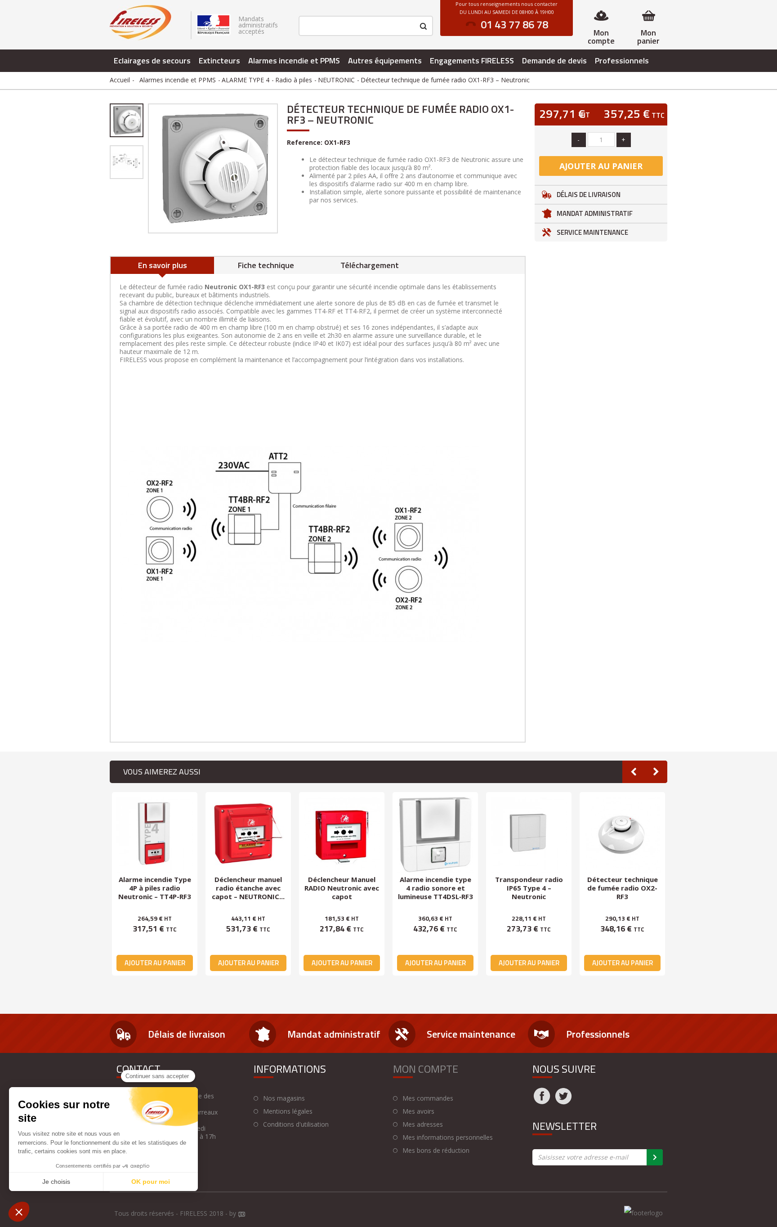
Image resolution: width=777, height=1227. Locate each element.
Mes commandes (427, 1098)
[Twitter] (563, 1101)
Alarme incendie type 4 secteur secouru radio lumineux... (155, 888)
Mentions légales (288, 1111)
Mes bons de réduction (435, 1150)
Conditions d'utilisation (296, 1124)
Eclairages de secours (152, 60)
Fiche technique (266, 265)
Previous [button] (633, 772)
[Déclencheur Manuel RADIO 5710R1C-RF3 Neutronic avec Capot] (529, 835)
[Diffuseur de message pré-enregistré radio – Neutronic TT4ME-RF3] (342, 835)
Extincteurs (219, 60)
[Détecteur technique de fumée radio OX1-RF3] (126, 120)
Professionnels (622, 60)
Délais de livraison (589, 194)
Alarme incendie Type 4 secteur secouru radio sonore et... (622, 888)
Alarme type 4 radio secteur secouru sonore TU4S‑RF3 (248, 888)
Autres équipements (385, 60)
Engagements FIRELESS (472, 60)
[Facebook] (541, 1101)
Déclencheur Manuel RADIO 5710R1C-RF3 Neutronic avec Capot (528, 888)
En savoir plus (162, 265)
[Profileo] (242, 1214)
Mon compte (601, 37)
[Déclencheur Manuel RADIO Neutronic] (435, 835)
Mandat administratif (595, 213)
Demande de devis (554, 60)
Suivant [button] (279, 168)
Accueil (120, 80)
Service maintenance (592, 232)
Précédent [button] (147, 168)
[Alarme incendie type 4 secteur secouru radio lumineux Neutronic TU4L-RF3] (154, 835)
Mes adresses (422, 1124)
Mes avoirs (418, 1111)
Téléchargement (369, 265)
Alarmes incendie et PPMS (294, 60)
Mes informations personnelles (447, 1137)
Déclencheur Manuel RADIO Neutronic (435, 883)
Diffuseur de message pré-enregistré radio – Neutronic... (342, 888)
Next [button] (656, 772)
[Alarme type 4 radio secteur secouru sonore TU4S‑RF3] (248, 835)
